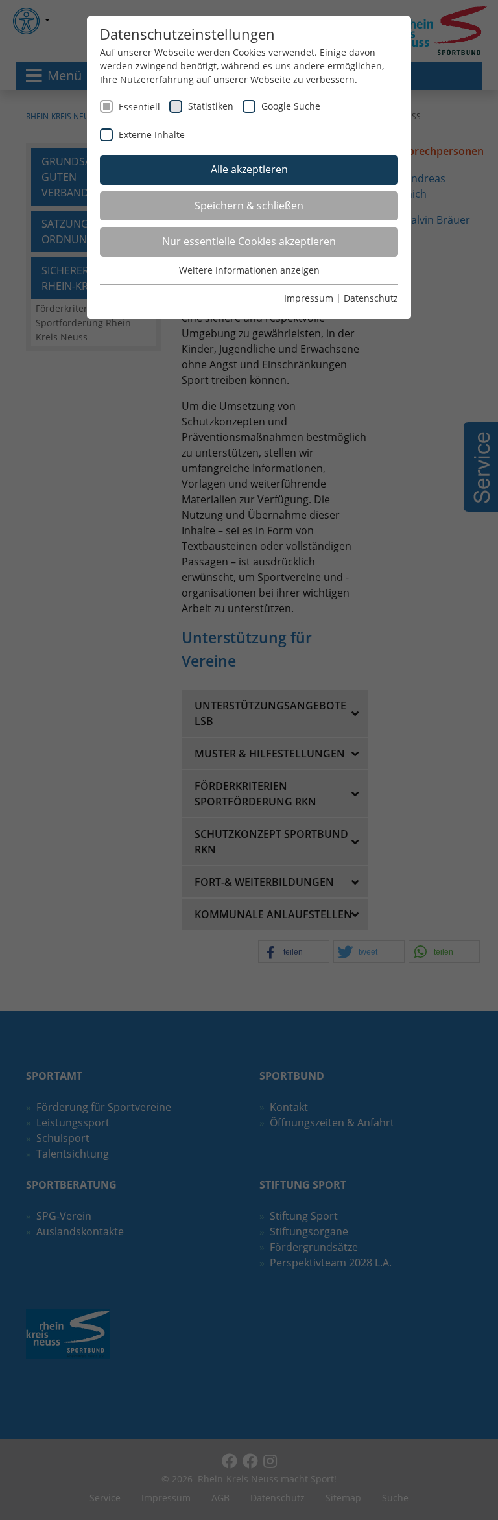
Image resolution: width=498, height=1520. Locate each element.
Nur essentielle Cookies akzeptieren (249, 241)
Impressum (308, 298)
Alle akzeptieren (249, 169)
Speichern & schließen (249, 205)
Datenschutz (371, 298)
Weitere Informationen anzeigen (249, 270)
